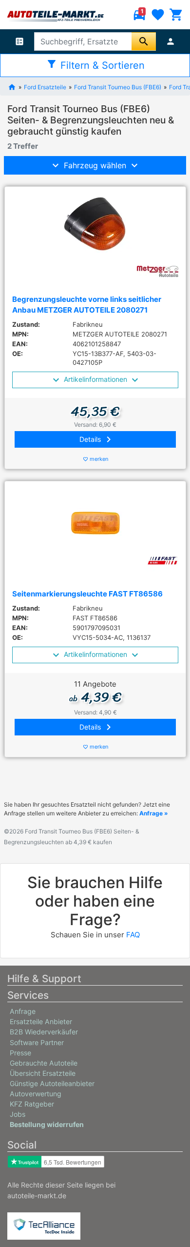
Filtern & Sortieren (95, 64)
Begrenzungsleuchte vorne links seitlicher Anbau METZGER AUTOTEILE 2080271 (86, 305)
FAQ (133, 934)
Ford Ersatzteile (45, 86)
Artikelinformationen (95, 379)
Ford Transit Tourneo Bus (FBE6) (117, 86)
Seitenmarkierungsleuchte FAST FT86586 (87, 593)
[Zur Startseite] (12, 86)
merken (96, 458)
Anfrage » (153, 813)
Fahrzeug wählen (95, 165)
